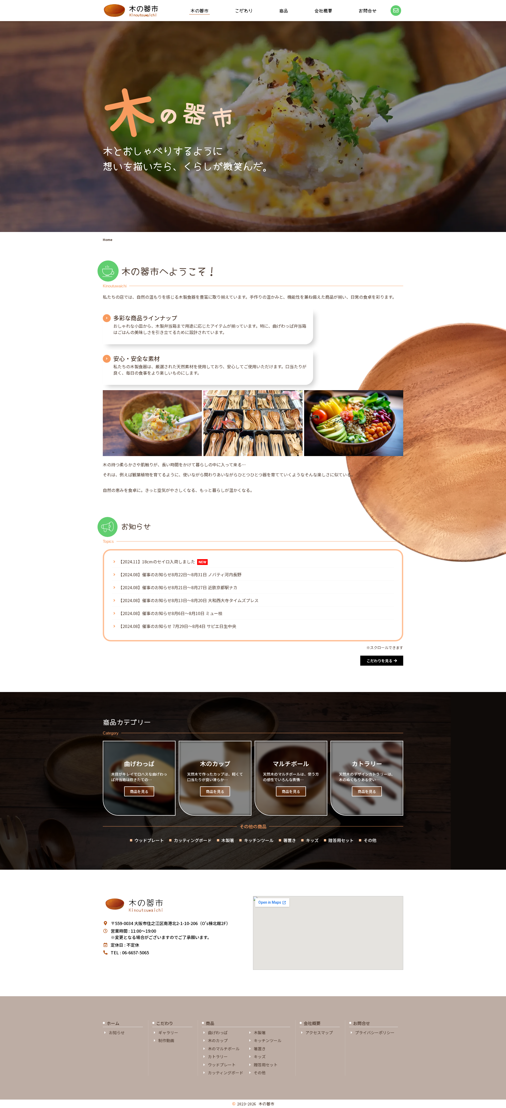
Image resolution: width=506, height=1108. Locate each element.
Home (107, 239)
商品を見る (139, 791)
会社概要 (323, 10)
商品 (283, 10)
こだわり (244, 10)
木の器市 (143, 8)
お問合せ (368, 10)
